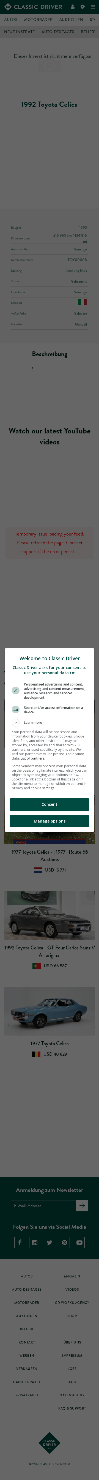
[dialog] (49, 740)
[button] (49, 723)
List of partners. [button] (33, 758)
